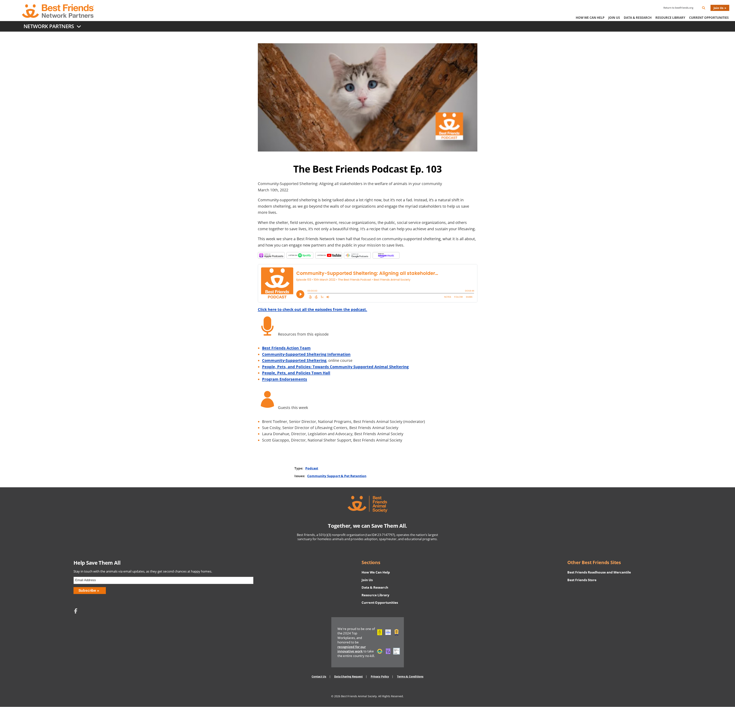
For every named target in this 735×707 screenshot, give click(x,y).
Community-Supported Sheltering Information (306, 354)
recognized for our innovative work (351, 649)
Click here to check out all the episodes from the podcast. (312, 309)
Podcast (311, 468)
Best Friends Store (581, 580)
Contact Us (319, 676)
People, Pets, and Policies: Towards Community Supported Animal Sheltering (335, 366)
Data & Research (638, 18)
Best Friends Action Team (286, 348)
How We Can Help (590, 18)
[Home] (58, 11)
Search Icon (706, 8)
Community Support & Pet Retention (336, 476)
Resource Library (670, 18)
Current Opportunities (709, 18)
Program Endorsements (284, 379)
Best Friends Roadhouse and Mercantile (599, 572)
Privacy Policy (380, 676)
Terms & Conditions (410, 676)
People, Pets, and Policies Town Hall (296, 372)
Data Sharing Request (348, 676)
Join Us (718, 8)
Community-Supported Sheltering (294, 360)
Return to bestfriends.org (678, 7)
